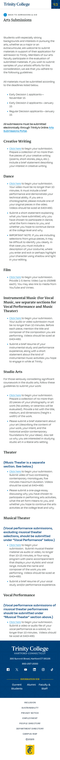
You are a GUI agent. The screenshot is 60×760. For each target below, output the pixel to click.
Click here (15, 148)
